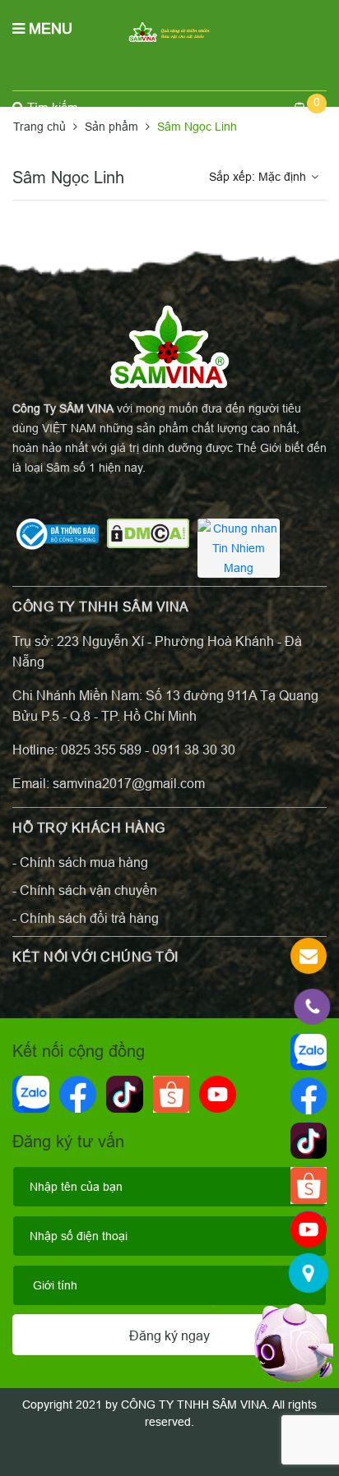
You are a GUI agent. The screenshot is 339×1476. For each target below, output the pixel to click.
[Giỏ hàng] (309, 107)
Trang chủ (41, 126)
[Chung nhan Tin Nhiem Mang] (238, 547)
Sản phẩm (113, 126)
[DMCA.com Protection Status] (148, 532)
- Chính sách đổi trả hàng (85, 918)
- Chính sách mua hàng (80, 862)
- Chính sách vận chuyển (84, 890)
